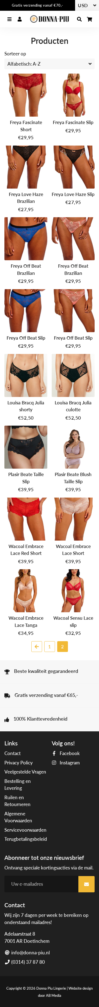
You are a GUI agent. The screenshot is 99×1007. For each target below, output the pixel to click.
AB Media (53, 995)
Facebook (69, 753)
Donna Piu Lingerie (51, 988)
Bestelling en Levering (17, 784)
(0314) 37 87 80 (27, 962)
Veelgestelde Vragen (25, 772)
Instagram (69, 763)
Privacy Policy (18, 763)
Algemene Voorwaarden (18, 817)
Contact (12, 753)
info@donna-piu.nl (30, 952)
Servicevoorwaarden (25, 830)
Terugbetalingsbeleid (25, 839)
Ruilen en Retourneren (17, 800)
